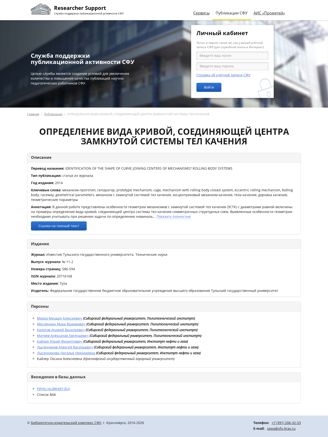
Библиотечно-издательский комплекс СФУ (66, 422)
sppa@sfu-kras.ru (281, 428)
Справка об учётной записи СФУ (223, 75)
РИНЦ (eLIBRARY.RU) (53, 388)
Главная (33, 114)
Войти (209, 87)
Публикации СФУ (232, 13)
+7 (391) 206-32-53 (286, 422)
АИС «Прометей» (269, 13)
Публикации (53, 114)
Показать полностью (174, 216)
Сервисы (201, 13)
